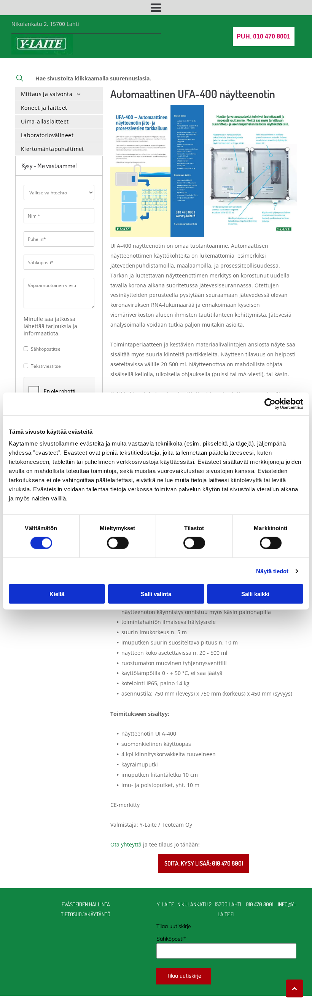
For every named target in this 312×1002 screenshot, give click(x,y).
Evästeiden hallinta (86, 904)
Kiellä (56, 594)
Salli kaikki (255, 594)
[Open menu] (156, 7)
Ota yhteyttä (126, 844)
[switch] (118, 543)
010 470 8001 (259, 904)
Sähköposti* (171, 938)
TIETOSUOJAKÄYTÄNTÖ (85, 914)
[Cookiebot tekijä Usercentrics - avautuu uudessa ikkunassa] (270, 403)
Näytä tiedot (272, 571)
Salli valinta (156, 594)
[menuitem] (59, 94)
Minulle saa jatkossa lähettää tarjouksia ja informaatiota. (50, 326)
